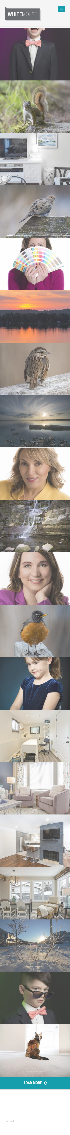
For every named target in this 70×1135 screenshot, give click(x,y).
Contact (9, 1121)
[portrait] (35, 54)
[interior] (35, 159)
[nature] (35, 106)
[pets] (35, 998)
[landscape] (35, 316)
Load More (33, 1083)
